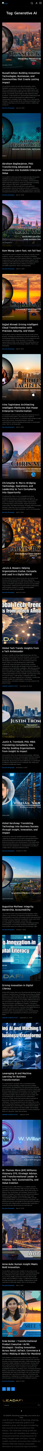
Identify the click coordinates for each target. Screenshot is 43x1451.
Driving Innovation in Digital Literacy (17, 987)
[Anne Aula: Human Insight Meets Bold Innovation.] (21, 1237)
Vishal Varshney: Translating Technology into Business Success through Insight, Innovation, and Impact (20, 828)
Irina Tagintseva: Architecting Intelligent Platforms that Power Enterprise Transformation (20, 408)
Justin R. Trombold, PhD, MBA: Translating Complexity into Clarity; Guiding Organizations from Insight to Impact (19, 746)
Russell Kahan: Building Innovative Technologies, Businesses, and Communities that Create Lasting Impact (21, 77)
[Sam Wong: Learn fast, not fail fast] (21, 223)
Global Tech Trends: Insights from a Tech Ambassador (20, 650)
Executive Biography (8, 108)
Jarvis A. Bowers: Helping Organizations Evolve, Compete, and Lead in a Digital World (19, 571)
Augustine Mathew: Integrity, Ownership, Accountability (18, 908)
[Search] (39, 1405)
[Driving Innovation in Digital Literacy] (21, 958)
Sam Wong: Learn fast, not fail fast (21, 250)
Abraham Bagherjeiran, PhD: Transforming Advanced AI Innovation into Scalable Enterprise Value (21, 168)
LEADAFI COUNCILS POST (10, 686)
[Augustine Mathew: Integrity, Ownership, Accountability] (21, 879)
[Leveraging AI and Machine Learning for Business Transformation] (21, 1046)
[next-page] (13, 1389)
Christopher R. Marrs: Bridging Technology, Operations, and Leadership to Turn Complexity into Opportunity (19, 487)
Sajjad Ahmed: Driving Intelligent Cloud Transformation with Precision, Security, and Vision (20, 328)
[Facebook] (21, 1411)
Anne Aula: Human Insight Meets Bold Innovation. (20, 1266)
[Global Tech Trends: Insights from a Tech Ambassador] (21, 621)
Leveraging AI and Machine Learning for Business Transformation (16, 1077)
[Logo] (5, 3)
